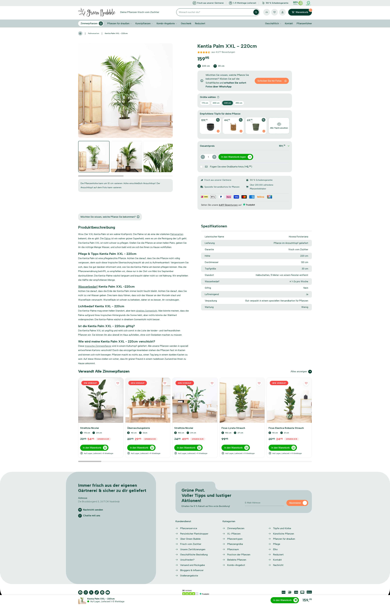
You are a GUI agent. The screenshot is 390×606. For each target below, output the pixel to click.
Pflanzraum (233, 549)
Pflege (276, 544)
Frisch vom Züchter (190, 544)
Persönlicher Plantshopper (194, 533)
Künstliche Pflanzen (283, 533)
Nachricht (278, 565)
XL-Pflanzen (234, 533)
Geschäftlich (272, 23)
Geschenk (186, 23)
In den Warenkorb (282, 600)
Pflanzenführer (304, 23)
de (266, 12)
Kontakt (289, 23)
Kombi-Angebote (166, 23)
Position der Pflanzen (238, 554)
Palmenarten (93, 33)
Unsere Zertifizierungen (192, 549)
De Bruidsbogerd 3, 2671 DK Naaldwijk (99, 501)
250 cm (239, 103)
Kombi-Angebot (236, 565)
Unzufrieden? (187, 559)
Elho (275, 549)
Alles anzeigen (299, 371)
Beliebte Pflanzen (236, 559)
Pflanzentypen (235, 538)
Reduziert (200, 23)
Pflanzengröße (235, 544)
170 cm (205, 103)
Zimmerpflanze (103, 346)
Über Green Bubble (190, 538)
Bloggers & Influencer (192, 570)
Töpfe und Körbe (282, 528)
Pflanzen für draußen (118, 23)
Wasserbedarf (88, 286)
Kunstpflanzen (143, 23)
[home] (80, 33)
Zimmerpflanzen (89, 23)
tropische (90, 346)
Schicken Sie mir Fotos (269, 80)
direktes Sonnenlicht (146, 310)
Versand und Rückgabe (192, 565)
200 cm (216, 103)
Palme (107, 238)
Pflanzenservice (188, 528)
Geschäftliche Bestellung (194, 554)
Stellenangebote (189, 575)
